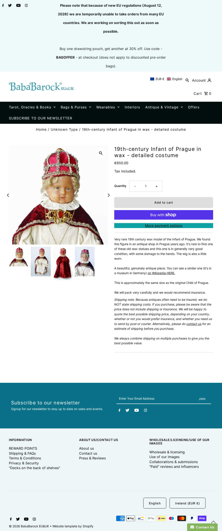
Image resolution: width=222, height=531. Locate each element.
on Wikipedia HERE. (161, 273)
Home (41, 129)
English (155, 503)
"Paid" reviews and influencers (174, 466)
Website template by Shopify (72, 526)
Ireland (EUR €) (187, 503)
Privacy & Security (24, 463)
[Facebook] (2, 6)
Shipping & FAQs (22, 453)
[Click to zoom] (101, 153)
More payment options (163, 225)
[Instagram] (26, 6)
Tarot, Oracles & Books (30, 107)
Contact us (88, 453)
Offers (193, 107)
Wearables (105, 107)
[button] (166, 79)
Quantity (120, 186)
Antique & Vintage (161, 107)
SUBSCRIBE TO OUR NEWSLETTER (40, 118)
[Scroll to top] (213, 522)
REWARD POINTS (23, 448)
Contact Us (204, 527)
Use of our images (164, 457)
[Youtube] (18, 6)
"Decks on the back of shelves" (34, 468)
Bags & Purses (74, 107)
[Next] (108, 195)
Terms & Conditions (25, 458)
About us (86, 448)
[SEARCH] (187, 80)
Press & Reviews (92, 458)
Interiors (132, 107)
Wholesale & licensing (167, 452)
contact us (193, 324)
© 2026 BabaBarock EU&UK (29, 526)
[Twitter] (9, 6)
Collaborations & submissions (173, 462)
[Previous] (8, 195)
